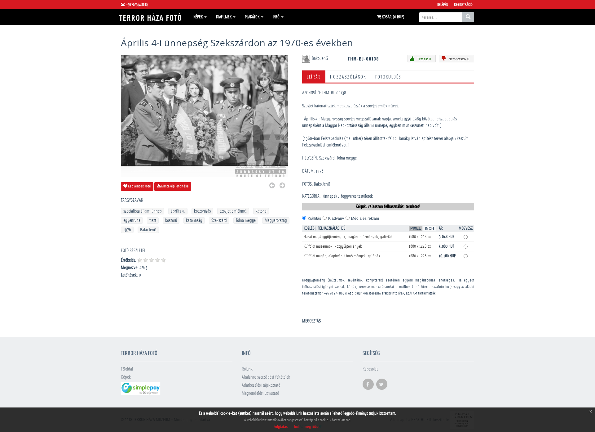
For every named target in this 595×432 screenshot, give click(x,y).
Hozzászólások (348, 76)
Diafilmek (224, 17)
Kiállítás (314, 218)
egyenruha (131, 220)
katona (261, 211)
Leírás (314, 76)
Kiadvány (336, 218)
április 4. (178, 211)
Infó (276, 17)
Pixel (415, 228)
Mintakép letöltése (175, 186)
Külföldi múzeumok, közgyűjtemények (333, 246)
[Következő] (282, 186)
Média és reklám (365, 218)
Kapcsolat (370, 369)
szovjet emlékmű (233, 211)
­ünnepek (330, 196)
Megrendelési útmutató (260, 393)
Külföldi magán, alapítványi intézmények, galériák (342, 256)
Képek (198, 17)
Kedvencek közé (139, 186)
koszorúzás (202, 211)
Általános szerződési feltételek (266, 377)
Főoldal (127, 369)
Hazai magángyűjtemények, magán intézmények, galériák (348, 237)
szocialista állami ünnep (142, 211)
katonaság (194, 220)
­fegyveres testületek (357, 196)
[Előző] (272, 186)
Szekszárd (219, 220)
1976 (127, 229)
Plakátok (252, 17)
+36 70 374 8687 (335, 293)
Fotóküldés (388, 76)
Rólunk (247, 369)
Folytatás (281, 427)
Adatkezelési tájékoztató (261, 385)
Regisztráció (463, 5)
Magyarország (276, 220)
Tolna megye (246, 220)
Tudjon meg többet (308, 427)
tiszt (152, 220)
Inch (429, 228)
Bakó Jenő (148, 229)
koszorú (171, 220)
